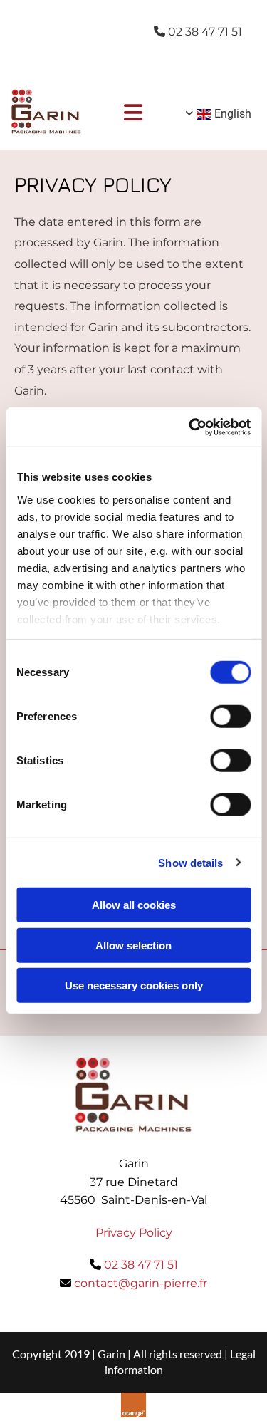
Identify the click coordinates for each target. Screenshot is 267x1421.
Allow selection (133, 945)
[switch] (230, 716)
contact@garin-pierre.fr (140, 1283)
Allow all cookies (134, 905)
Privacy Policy (133, 1232)
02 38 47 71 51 (141, 1264)
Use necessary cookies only (134, 985)
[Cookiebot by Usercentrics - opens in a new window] (190, 426)
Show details (190, 862)
